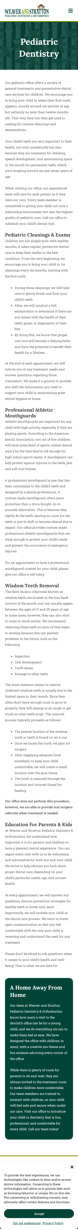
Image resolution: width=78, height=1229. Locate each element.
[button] (72, 1167)
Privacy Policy (53, 1223)
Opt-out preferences (27, 1223)
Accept (39, 1214)
